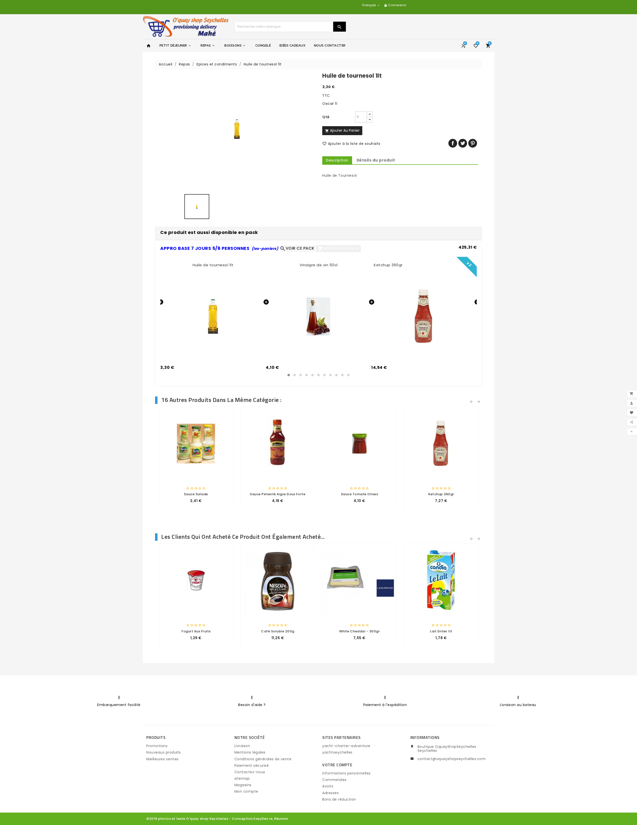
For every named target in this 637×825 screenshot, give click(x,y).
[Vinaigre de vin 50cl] (318, 316)
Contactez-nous (249, 772)
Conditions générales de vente (263, 759)
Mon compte (246, 791)
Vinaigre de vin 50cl (319, 265)
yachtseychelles (337, 752)
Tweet (462, 143)
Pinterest (472, 143)
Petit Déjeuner (175, 45)
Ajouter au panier (342, 130)
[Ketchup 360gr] (424, 316)
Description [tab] (337, 160)
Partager (452, 143)
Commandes (334, 779)
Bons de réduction (339, 799)
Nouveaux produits (163, 752)
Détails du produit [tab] (376, 160)
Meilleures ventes (162, 759)
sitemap (242, 778)
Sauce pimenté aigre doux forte (277, 494)
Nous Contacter (330, 45)
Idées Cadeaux (292, 45)
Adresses (330, 792)
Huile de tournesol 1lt (213, 265)
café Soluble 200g (277, 631)
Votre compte (337, 765)
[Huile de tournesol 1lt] (213, 316)
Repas (208, 45)
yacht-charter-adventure (346, 745)
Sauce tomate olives (359, 494)
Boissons (235, 45)
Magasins (243, 784)
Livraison (242, 745)
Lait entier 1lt (441, 631)
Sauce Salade (196, 494)
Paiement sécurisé (251, 765)
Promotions (156, 745)
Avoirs (327, 786)
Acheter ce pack (338, 248)
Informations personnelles (346, 773)
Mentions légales (249, 752)
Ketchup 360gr (388, 265)
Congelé (263, 45)
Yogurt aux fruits (196, 631)
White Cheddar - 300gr (359, 631)
